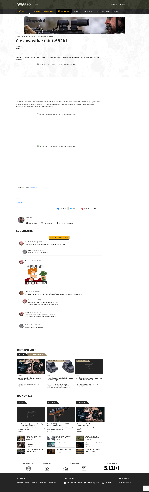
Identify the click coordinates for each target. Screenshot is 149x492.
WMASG (19, 36)
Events (97, 11)
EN (130, 4)
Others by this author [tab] (36, 354)
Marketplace (65, 11)
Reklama (26, 16)
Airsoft (24, 11)
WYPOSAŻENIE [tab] (81, 402)
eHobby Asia (20, 203)
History (27, 482)
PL (128, 4)
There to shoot (88, 11)
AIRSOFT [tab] (21, 402)
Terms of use (52, 482)
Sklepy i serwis (106, 11)
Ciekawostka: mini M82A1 (45, 36)
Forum (116, 11)
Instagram (108, 482)
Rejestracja (114, 4)
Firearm (37, 11)
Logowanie (122, 4)
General (33, 36)
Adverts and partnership (38, 482)
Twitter (89, 482)
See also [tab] (21, 354)
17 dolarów (33, 187)
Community (77, 11)
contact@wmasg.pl (125, 482)
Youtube (80, 482)
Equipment (50, 11)
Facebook (69, 482)
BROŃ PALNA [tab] (51, 402)
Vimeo (98, 482)
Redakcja (20, 482)
